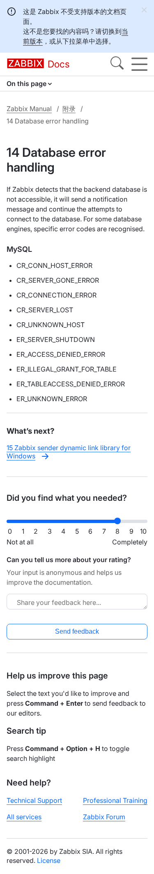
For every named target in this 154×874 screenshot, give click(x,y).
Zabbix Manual (29, 109)
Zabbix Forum (104, 817)
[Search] (117, 64)
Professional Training (115, 800)
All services (24, 817)
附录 (69, 109)
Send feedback (77, 631)
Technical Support (34, 800)
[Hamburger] (139, 64)
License (48, 860)
